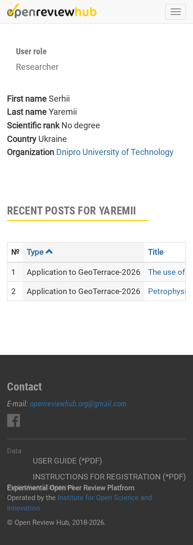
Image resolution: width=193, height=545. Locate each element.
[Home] (52, 11)
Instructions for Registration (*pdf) (109, 476)
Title (155, 252)
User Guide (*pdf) (67, 460)
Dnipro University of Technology (115, 152)
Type (35, 252)
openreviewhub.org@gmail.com (78, 403)
